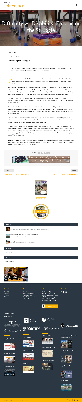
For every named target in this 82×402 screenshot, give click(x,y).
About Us (25, 292)
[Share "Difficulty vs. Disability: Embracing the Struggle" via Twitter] (42, 152)
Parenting (43, 229)
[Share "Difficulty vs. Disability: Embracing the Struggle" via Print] (48, 152)
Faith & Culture (30, 229)
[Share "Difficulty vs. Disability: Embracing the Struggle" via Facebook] (39, 152)
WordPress (25, 400)
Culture (19, 229)
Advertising (6, 295)
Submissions (7, 297)
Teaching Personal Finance (17, 241)
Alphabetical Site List (9, 261)
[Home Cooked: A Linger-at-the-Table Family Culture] (8, 229)
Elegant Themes (13, 400)
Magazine (39, 229)
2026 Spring (12, 229)
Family (35, 229)
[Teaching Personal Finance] (8, 242)
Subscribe (6, 293)
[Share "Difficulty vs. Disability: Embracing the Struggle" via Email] (45, 152)
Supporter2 (47, 229)
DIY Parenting (24, 229)
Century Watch (21, 236)
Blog (17, 229)
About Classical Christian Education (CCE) (29, 294)
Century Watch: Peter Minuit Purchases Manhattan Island (24, 234)
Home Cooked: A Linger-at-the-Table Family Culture (23, 228)
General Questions (8, 292)
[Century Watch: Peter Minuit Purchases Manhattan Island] (8, 236)
